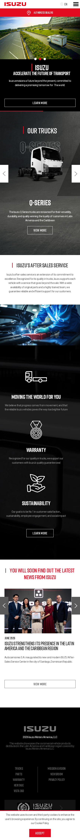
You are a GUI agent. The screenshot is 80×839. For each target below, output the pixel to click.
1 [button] (35, 59)
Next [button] (76, 174)
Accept (39, 833)
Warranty (19, 780)
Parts (18, 774)
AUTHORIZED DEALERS (43, 12)
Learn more (40, 103)
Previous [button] (4, 174)
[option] (40, 64)
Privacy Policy (57, 780)
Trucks (19, 768)
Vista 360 (19, 791)
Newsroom (56, 774)
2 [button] (40, 59)
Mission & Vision (56, 768)
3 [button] (45, 59)
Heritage (19, 785)
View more (40, 230)
